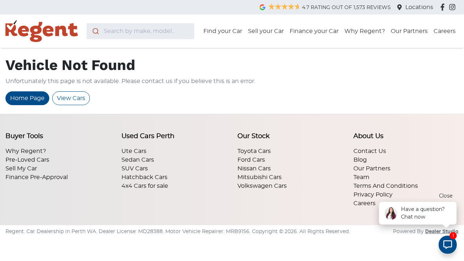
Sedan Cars (137, 160)
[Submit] (95, 31)
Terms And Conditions (385, 186)
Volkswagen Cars (262, 186)
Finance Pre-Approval (36, 177)
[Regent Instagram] (454, 7)
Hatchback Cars (144, 177)
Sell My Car (21, 168)
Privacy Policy (373, 195)
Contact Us (369, 151)
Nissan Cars (254, 168)
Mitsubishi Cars (259, 177)
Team (361, 177)
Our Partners (409, 31)
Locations (419, 7)
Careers (445, 31)
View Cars (71, 98)
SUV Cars (134, 168)
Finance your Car (314, 31)
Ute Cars (133, 151)
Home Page (27, 98)
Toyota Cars (254, 151)
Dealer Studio (442, 231)
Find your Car (222, 31)
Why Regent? (364, 31)
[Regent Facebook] (444, 7)
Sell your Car (266, 31)
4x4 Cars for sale (144, 186)
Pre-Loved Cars (27, 160)
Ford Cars (251, 160)
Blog (360, 160)
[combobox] (140, 31)
